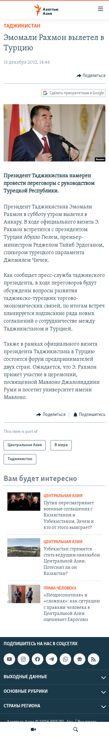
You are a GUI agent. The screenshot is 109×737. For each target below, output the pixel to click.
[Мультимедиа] (33, 729)
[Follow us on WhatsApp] (65, 659)
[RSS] (93, 659)
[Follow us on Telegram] (51, 659)
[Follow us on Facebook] (37, 659)
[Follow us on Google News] (79, 659)
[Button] (91, 76)
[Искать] (76, 729)
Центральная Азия (63, 496)
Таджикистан (22, 26)
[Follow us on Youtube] (9, 659)
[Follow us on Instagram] (23, 659)
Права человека (60, 588)
